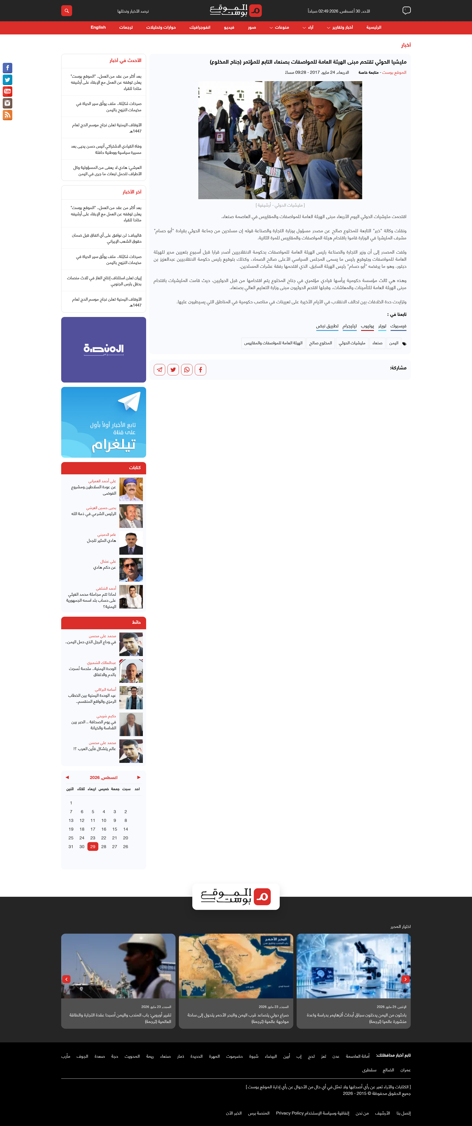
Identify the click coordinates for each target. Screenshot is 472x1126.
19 (71, 829)
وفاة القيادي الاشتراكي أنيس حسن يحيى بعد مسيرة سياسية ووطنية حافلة (106, 149)
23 (92, 837)
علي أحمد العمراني (102, 480)
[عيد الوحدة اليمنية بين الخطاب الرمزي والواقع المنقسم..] (131, 697)
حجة (114, 1056)
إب (299, 1056)
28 (103, 846)
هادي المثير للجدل (101, 540)
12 (81, 820)
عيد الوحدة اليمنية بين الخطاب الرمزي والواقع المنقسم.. (92, 698)
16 (103, 829)
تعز (323, 1056)
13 (71, 820)
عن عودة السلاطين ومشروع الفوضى (93, 489)
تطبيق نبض (327, 326)
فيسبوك (398, 326)
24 (81, 837)
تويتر (382, 326)
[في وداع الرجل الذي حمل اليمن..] (131, 644)
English (98, 27)
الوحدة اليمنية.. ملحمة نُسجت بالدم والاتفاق (92, 671)
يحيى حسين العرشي (101, 507)
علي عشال (108, 561)
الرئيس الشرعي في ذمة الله (94, 513)
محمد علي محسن (102, 635)
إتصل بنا (404, 1112)
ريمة (150, 1056)
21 (114, 837)
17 (92, 829)
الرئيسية (374, 27)
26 (125, 846)
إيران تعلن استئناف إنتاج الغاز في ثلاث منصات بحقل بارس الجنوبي (104, 280)
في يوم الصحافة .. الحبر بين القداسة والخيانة (94, 724)
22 (103, 837)
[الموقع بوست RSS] (7, 115)
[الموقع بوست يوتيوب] (7, 91)
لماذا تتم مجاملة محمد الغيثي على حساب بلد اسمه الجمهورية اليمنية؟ (91, 600)
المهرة (214, 1056)
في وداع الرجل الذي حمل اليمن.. (90, 641)
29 (92, 846)
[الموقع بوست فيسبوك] (7, 68)
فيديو (229, 27)
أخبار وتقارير (342, 27)
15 (114, 829)
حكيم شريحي (106, 715)
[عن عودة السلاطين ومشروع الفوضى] (131, 489)
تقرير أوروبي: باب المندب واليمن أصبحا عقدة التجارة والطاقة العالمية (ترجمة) (120, 1017)
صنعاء (165, 1056)
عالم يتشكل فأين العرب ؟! (94, 748)
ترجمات (126, 27)
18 (81, 829)
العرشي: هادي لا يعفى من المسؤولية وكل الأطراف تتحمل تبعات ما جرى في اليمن (107, 170)
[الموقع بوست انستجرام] (7, 103)
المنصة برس (259, 1112)
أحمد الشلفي (106, 588)
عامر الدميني (107, 534)
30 (81, 846)
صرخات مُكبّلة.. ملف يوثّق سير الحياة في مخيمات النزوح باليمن (108, 106)
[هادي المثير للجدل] (131, 543)
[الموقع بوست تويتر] (7, 80)
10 (103, 820)
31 (71, 846)
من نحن (362, 1112)
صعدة (100, 1056)
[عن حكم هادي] (131, 569)
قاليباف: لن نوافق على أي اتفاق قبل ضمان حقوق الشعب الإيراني (106, 238)
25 (71, 837)
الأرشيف (382, 1112)
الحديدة (197, 1056)
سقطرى (369, 1069)
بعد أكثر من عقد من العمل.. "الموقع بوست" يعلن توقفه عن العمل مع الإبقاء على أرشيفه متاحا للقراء (105, 82)
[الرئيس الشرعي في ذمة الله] (131, 516)
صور (252, 27)
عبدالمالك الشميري (101, 662)
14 (125, 829)
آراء (310, 27)
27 (114, 846)
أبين (287, 1056)
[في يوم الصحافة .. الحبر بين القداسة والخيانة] (131, 724)
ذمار (180, 1056)
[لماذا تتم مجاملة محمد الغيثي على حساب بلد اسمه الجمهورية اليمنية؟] (131, 597)
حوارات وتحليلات (161, 27)
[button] (406, 979)
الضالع (388, 1069)
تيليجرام (350, 326)
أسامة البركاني (105, 689)
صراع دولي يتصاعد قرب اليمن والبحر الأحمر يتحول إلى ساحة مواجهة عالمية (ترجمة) (238, 1017)
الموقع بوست (394, 72)
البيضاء (271, 1056)
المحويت (132, 1056)
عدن (336, 1056)
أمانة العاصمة (358, 1056)
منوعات (282, 27)
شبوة (253, 1056)
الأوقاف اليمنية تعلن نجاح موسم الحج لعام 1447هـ (106, 127)
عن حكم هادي (104, 567)
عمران (406, 1069)
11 (92, 820)
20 (125, 837)
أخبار (406, 45)
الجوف (82, 1056)
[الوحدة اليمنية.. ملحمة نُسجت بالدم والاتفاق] (131, 671)
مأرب (65, 1056)
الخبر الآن (234, 1112)
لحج (311, 1056)
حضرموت (234, 1056)
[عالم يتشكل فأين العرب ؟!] (131, 751)
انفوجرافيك (200, 27)
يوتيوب (367, 326)
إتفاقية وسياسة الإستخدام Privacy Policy (312, 1112)
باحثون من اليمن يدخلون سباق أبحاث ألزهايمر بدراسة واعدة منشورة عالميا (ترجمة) (356, 1017)
